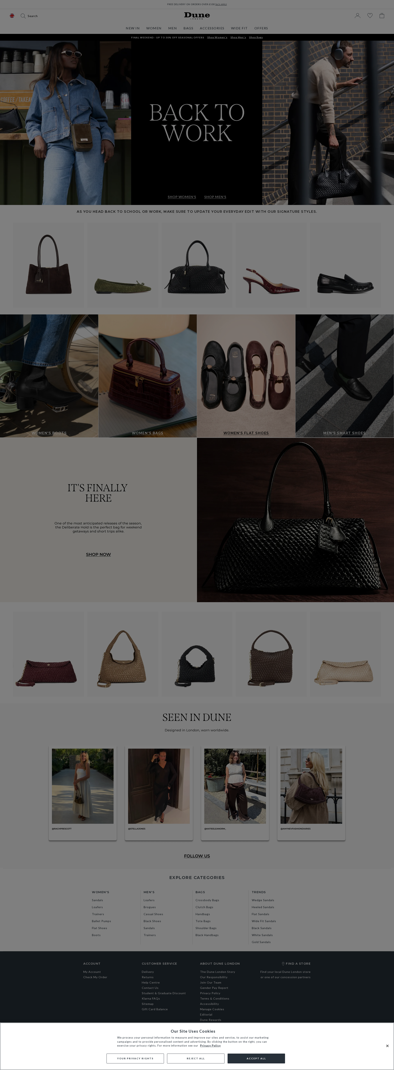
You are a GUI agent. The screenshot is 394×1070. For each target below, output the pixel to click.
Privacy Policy (210, 1045)
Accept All (256, 1058)
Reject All (196, 1058)
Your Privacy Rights (135, 1058)
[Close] (387, 1045)
